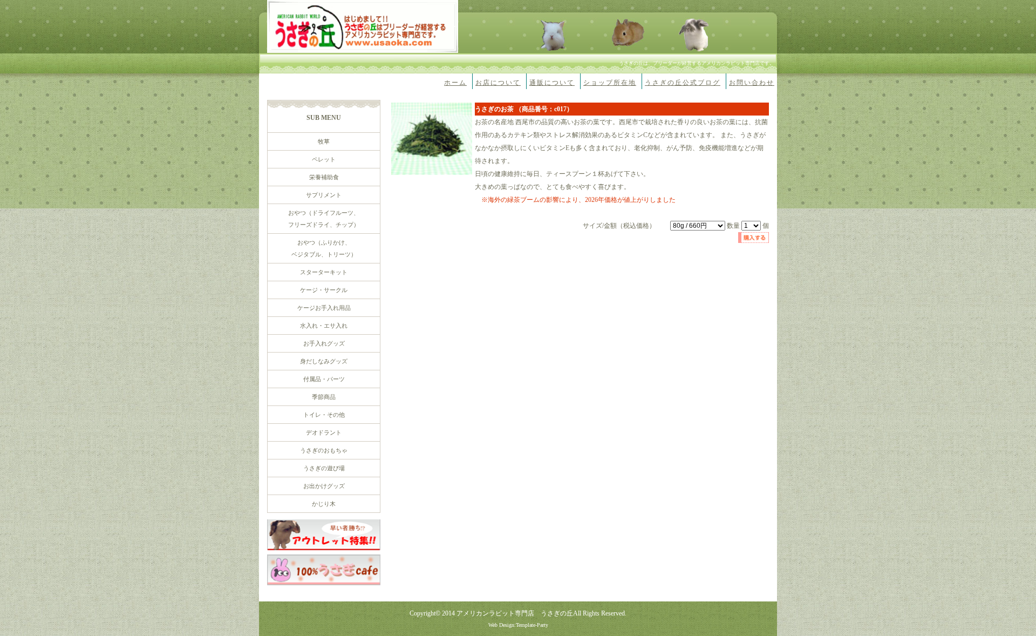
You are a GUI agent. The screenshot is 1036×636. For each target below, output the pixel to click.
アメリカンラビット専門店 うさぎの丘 (514, 613)
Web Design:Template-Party (518, 625)
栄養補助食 (324, 177)
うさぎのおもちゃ (323, 450)
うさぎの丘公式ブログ (682, 82)
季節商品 (324, 397)
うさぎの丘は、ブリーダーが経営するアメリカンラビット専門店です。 (696, 63)
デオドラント (324, 432)
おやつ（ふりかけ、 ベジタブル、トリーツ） (324, 248)
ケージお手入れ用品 (324, 308)
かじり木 (324, 503)
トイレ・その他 (324, 414)
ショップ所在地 (609, 82)
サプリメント (324, 195)
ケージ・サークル (323, 290)
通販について (552, 82)
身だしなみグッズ (323, 361)
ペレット (324, 159)
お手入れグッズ (324, 343)
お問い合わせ (751, 82)
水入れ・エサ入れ (323, 325)
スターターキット (323, 272)
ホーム (455, 82)
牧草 (324, 141)
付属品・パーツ (324, 379)
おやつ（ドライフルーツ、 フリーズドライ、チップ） (323, 218)
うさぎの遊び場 (324, 468)
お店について (498, 82)
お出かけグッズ (324, 486)
